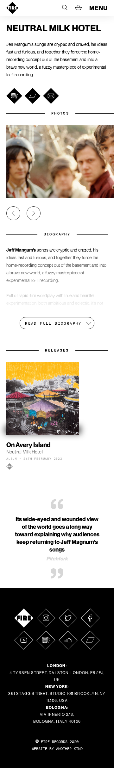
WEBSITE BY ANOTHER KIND (57, 748)
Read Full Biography (53, 323)
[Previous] (13, 213)
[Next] (34, 213)
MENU (98, 7)
